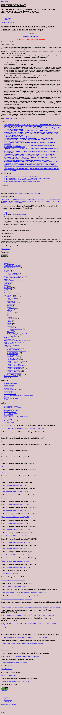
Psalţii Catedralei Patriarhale (11, 420)
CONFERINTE (8, 282)
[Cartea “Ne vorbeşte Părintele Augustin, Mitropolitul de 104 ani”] (2, 441)
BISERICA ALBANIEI (13, 349)
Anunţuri (6, 263)
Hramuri (9, 307)
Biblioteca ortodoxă (9, 385)
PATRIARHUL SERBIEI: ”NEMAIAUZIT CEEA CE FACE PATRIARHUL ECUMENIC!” (30, 163)
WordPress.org (7, 701)
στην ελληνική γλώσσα (13, 335)
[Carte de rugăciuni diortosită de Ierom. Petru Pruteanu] (15, 681)
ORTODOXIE (8, 295)
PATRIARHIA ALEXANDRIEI (15, 361)
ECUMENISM (8, 288)
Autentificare (4, 690)
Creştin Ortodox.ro (8, 386)
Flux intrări (7, 698)
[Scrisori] (3, 631)
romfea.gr (21, 118)
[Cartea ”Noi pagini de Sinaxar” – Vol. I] (11, 573)
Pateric (9, 321)
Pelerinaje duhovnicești (10, 394)
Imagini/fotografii (11, 308)
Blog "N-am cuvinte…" (10, 412)
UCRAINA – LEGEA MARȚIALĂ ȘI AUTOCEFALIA (19, 136)
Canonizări (10, 301)
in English (9, 310)
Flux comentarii (8, 700)
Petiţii (8, 286)
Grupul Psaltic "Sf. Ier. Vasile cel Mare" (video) (16, 416)
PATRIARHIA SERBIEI (13, 373)
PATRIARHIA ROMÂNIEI (14, 371)
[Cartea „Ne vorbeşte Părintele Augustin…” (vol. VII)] (2, 472)
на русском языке (12, 336)
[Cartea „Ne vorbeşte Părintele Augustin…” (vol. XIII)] (15, 510)
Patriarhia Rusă (8, 419)
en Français (10, 304)
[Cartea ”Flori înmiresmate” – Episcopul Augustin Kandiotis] (16, 599)
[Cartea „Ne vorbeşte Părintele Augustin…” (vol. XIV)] (15, 517)
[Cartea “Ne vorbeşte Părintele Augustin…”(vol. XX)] (15, 555)
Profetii (9, 324)
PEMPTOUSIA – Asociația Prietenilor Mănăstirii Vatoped (19, 395)
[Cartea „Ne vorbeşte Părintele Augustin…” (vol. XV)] (15, 523)
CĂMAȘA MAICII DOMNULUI (12, 277)
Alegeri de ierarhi (11, 298)
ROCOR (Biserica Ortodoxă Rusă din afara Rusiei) (17, 340)
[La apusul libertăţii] (6, 650)
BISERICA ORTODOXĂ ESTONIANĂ (14, 276)
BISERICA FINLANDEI (13, 355)
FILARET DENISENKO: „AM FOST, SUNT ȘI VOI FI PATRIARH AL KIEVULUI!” (28, 155)
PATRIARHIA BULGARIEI (14, 364)
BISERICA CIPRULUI (13, 352)
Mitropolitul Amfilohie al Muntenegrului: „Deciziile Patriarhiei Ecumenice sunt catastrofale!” (29, 164)
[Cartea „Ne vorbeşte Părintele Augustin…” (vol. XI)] (3, 498)
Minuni (9, 314)
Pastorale (9, 320)
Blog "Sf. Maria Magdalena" (11, 413)
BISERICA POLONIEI (13, 358)
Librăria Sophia (8, 388)
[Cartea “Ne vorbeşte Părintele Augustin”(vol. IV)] (2, 454)
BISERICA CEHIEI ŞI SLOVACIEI (16, 351)
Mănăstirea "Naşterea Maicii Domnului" (14, 389)
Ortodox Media (8, 392)
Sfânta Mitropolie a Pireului (11, 398)
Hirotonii (9, 305)
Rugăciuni (9, 326)
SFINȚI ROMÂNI (9, 343)
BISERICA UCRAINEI (17, 193)
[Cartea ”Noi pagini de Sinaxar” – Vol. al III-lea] (13, 586)
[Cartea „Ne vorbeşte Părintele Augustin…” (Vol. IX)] (15, 485)
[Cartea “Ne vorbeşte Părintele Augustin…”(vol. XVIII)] (15, 542)
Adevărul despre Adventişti (11, 406)
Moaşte (9, 315)
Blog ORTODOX (8, 415)
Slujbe (12, 330)
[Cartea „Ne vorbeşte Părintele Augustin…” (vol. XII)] (15, 504)
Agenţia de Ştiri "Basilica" (10, 383)
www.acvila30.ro (10, 118)
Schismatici (10, 332)
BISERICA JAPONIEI (13, 357)
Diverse (6, 285)
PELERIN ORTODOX (13, 5)
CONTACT (7, 20)
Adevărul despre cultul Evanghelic (12, 407)
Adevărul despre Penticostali (11, 410)
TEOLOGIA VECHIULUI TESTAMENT (18, 333)
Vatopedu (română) (9, 422)
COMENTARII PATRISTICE (12, 280)
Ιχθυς (42, 193)
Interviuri (9, 311)
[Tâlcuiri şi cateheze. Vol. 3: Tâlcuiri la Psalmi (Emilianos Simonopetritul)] (20, 656)
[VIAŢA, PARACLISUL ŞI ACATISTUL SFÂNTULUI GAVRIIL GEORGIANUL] (23, 428)
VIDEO (6, 377)
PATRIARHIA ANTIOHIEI (14, 362)
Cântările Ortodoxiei (12, 273)
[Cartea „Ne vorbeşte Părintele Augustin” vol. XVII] (14, 536)
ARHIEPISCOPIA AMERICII (12, 266)
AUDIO (6, 271)
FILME (6, 291)
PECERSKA (7, 337)
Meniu (2, 15)
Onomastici (10, 317)
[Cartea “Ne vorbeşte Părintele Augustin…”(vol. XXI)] (15, 561)
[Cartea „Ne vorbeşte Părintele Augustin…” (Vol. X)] (14, 491)
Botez (8, 299)
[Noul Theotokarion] (6, 669)
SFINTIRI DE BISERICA (11, 345)
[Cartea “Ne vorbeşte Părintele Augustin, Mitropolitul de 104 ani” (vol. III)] (2, 447)
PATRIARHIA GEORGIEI (14, 367)
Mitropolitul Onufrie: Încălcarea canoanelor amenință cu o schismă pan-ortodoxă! (26, 160)
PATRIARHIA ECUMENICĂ (15, 365)
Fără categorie (7, 289)
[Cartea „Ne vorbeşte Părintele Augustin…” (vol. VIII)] (2, 479)
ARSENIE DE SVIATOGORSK (12, 267)
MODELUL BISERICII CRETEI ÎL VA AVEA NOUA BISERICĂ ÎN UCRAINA (26, 130)
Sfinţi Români (7, 399)
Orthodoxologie (8, 418)
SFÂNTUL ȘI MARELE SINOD (12, 342)
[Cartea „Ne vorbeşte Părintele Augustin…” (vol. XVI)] (15, 529)
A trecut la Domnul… (12, 296)
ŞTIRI (26, 193)
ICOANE (6, 292)
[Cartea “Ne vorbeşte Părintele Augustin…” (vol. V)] (2, 460)
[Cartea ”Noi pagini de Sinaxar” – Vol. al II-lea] (13, 580)
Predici (9, 323)
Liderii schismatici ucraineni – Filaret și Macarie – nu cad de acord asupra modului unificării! (29, 154)
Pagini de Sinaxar (11, 318)
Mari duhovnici (11, 313)
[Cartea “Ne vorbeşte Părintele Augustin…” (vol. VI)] (2, 466)
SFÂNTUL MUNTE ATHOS (15, 374)
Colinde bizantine (11, 274)
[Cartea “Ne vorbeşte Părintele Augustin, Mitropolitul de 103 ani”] (2, 435)
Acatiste (12, 327)
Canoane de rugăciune (16, 329)
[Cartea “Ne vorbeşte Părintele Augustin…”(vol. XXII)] (15, 567)
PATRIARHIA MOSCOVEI (14, 370)
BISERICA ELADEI (12, 354)
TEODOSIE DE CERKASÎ (11, 376)
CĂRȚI (6, 279)
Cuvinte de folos (11, 302)
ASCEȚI (6, 269)
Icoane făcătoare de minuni (11, 293)
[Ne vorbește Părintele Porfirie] (9, 675)
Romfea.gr (6, 397)
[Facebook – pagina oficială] (5, 249)
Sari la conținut (4, 1)
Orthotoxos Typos (8, 391)
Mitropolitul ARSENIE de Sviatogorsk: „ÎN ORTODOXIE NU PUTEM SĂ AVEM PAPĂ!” (29, 138)
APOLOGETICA (8, 264)
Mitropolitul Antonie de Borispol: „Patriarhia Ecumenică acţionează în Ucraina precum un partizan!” (31, 132)
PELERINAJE (8, 339)
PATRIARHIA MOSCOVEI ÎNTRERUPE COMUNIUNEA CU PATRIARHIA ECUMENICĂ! (30, 161)
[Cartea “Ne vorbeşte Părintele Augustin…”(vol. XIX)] (15, 548)
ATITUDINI (7, 270)
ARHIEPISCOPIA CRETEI (14, 348)
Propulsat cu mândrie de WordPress (10, 704)
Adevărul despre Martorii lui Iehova (13, 409)
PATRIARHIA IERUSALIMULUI (16, 368)
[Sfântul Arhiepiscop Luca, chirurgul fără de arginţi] (14, 662)
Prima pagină (7, 18)
